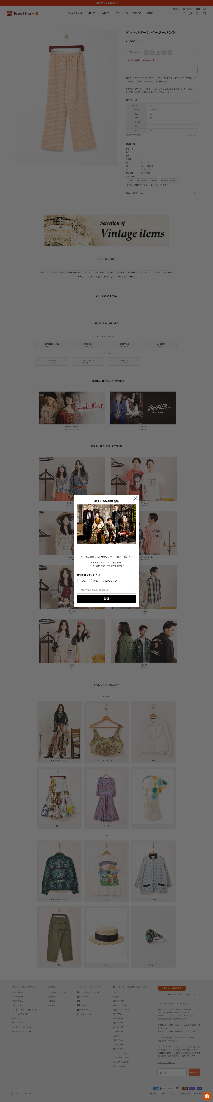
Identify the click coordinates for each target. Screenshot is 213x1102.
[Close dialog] (135, 498)
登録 (106, 599)
